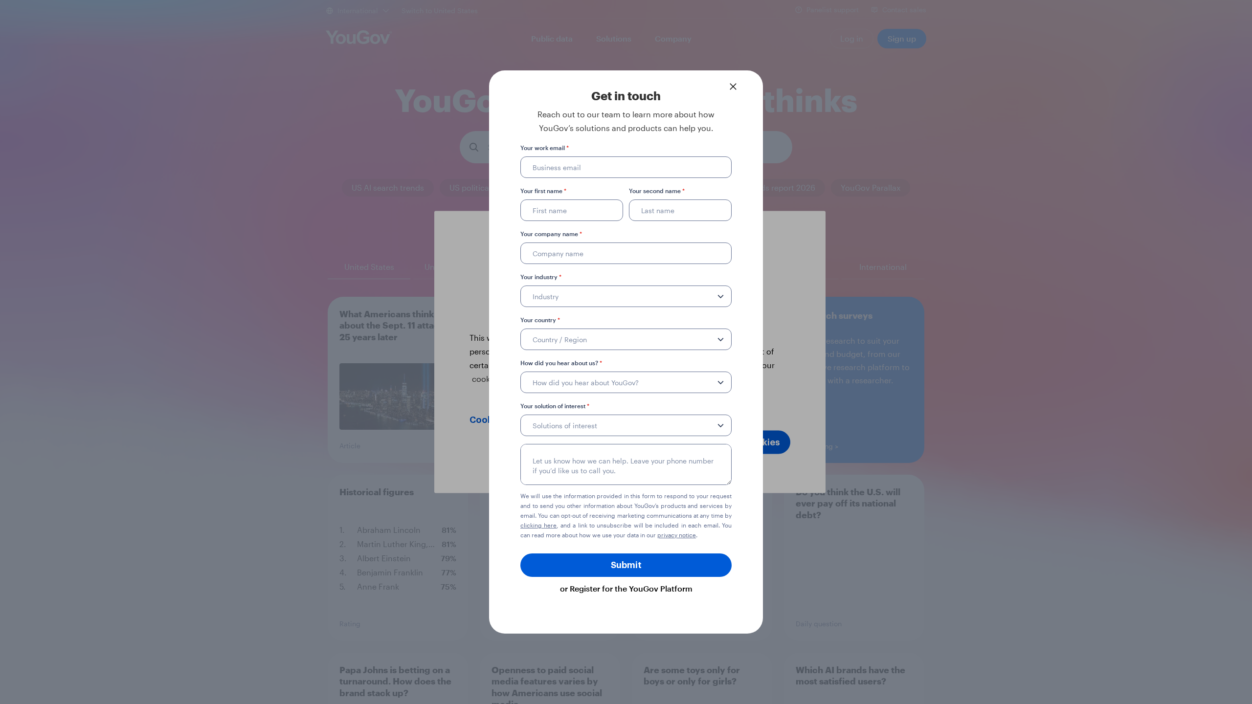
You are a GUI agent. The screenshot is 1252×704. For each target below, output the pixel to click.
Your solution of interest (554, 405)
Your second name (657, 190)
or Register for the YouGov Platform (626, 588)
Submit (626, 565)
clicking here (538, 525)
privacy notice (676, 534)
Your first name (543, 190)
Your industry (540, 276)
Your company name (551, 233)
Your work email (544, 147)
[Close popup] (733, 86)
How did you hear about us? (561, 362)
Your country (540, 319)
